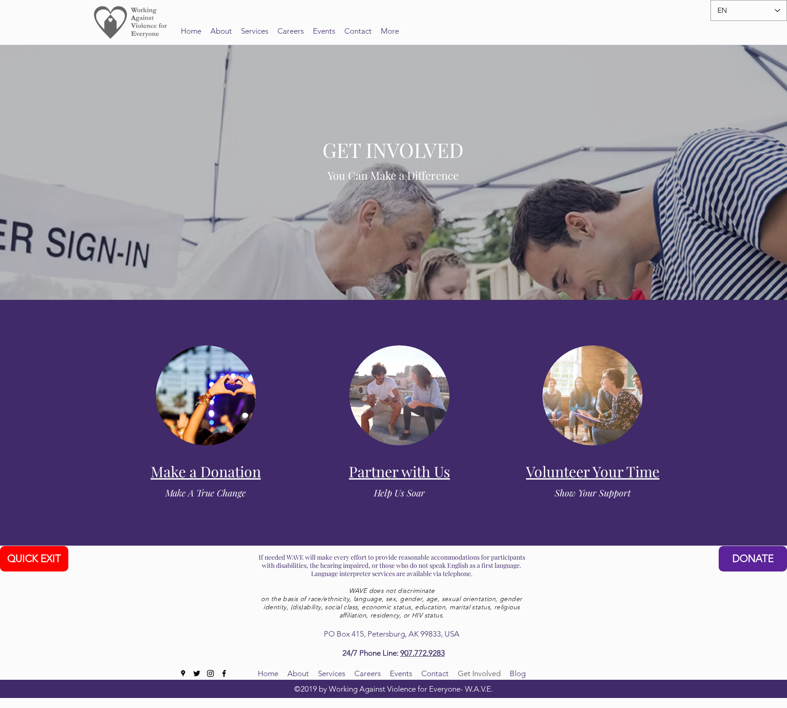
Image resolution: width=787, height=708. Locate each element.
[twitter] (196, 673)
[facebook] (224, 673)
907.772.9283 (422, 652)
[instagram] (210, 673)
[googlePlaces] (183, 673)
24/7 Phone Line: (371, 652)
